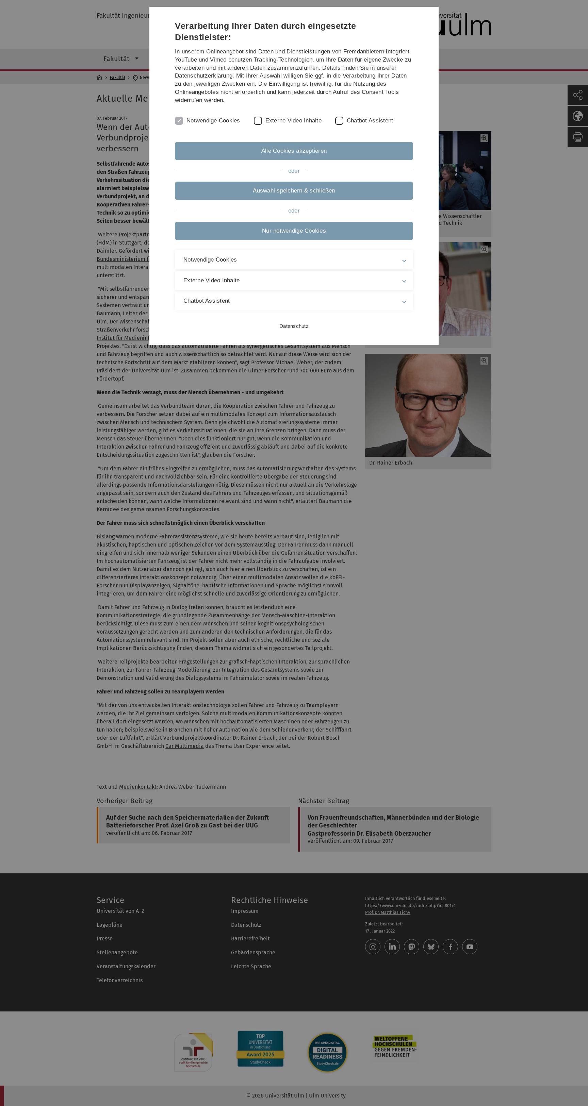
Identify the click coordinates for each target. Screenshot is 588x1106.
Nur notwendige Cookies (294, 231)
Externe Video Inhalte (293, 120)
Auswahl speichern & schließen (294, 190)
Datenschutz (294, 326)
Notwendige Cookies (213, 120)
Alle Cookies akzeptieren (294, 151)
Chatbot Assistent (370, 120)
